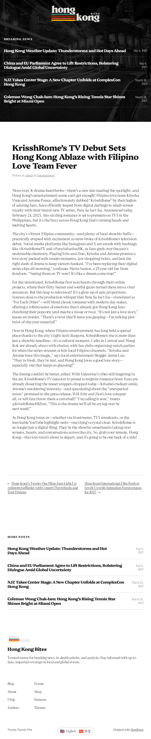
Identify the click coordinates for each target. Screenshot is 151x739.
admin (29, 175)
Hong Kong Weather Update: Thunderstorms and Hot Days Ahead (65, 50)
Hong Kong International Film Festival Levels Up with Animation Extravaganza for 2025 (113, 487)
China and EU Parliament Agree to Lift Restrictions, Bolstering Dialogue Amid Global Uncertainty (61, 65)
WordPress (137, 730)
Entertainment (46, 175)
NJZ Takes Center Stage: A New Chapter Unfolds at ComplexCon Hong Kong (62, 82)
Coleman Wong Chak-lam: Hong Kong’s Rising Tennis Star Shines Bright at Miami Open (64, 98)
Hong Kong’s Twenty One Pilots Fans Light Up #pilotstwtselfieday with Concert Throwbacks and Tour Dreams (42, 487)
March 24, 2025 (141, 82)
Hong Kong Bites (26, 649)
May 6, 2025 (140, 51)
